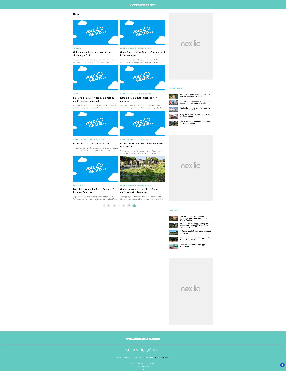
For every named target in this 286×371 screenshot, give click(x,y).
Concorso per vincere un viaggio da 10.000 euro (194, 246)
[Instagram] (134, 348)
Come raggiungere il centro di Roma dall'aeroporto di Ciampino (139, 191)
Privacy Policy (136, 357)
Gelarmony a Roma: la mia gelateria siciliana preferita (92, 54)
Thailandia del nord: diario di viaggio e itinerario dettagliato (195, 109)
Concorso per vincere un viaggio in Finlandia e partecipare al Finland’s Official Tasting (193, 218)
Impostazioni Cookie (162, 357)
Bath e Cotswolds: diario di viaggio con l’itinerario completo (195, 122)
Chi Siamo (119, 357)
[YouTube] (141, 348)
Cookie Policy (148, 357)
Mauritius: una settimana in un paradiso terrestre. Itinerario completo (195, 95)
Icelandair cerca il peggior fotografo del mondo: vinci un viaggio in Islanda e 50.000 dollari (195, 225)
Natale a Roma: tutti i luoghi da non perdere (138, 99)
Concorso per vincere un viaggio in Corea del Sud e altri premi (196, 239)
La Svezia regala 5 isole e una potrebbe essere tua (195, 232)
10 (129, 206)
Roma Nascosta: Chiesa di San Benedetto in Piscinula (142, 145)
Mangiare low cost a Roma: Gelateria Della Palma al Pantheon (95, 191)
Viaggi (75, 94)
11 (134, 206)
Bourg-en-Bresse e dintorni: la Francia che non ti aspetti (195, 116)
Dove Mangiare (78, 185)
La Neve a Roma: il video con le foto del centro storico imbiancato (94, 99)
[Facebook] (127, 348)
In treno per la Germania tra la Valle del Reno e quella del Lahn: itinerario (195, 102)
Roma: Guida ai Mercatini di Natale (91, 143)
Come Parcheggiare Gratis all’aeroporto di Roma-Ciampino (142, 54)
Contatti (127, 357)
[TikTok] (147, 348)
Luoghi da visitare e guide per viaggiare (135, 48)
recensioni (77, 48)
